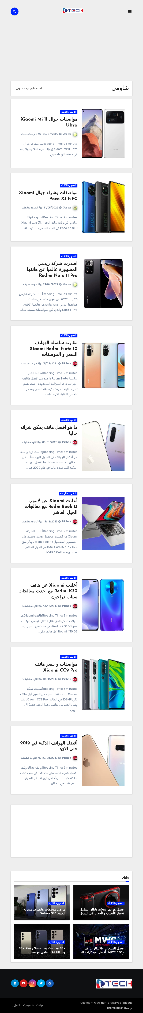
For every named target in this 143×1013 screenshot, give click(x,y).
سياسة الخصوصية (33, 1005)
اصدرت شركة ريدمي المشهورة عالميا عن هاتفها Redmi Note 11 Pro (52, 269)
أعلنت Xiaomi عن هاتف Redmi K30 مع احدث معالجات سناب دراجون (47, 591)
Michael (67, 363)
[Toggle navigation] (129, 11)
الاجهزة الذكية (68, 111)
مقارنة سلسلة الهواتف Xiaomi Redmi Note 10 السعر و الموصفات (53, 349)
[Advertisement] (71, 831)
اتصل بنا (15, 1005)
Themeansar (115, 1007)
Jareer (67, 134)
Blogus (127, 1002)
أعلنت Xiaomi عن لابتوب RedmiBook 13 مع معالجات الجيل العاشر (51, 507)
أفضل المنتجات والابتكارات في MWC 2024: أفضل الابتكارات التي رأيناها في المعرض (102, 952)
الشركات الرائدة (68, 493)
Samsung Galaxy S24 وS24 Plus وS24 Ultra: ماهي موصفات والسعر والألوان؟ (42, 952)
